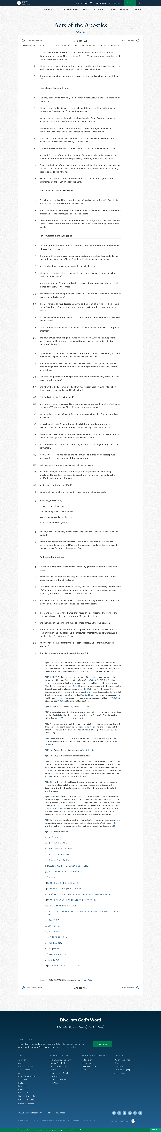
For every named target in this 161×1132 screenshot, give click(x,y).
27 (122, 46)
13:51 (49, 831)
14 (76, 46)
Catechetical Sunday (27, 1096)
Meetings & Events (90, 1066)
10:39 (61, 911)
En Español (81, 32)
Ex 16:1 (56, 848)
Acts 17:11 (62, 701)
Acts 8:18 (79, 718)
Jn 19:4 (103, 894)
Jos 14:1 (63, 854)
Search (139, 2)
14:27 (54, 677)
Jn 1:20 (77, 888)
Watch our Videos (96, 1027)
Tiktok (140, 1113)
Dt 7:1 (56, 854)
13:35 (50, 931)
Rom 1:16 (62, 954)
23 (108, 46)
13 (70, 871)
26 (119, 46)
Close (154, 1130)
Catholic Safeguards (26, 1099)
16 (83, 46)
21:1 (47, 914)
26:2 (47, 744)
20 (97, 46)
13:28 (49, 894)
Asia (20, 1073)
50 (92, 695)
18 (90, 46)
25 (115, 46)
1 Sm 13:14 (58, 871)
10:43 (61, 808)
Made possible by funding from (118, 1121)
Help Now (130, 3)
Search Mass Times (58, 1066)
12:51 (63, 843)
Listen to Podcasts (79, 1027)
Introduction (29, 46)
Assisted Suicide (25, 1079)
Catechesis (23, 1092)
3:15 (63, 905)
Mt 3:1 (55, 883)
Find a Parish (100, 3)
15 (80, 46)
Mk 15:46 (69, 900)
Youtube (124, 1113)
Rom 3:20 (57, 943)
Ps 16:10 (57, 931)
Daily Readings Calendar (91, 3)
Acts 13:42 (84, 689)
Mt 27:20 (57, 894)
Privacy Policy (87, 980)
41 (54, 738)
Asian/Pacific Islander (27, 1076)
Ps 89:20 (76, 871)
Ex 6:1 (56, 843)
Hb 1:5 (56, 948)
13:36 (49, 937)
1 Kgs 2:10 (62, 937)
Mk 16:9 (88, 911)
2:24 (56, 905)
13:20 (49, 761)
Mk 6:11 (66, 965)
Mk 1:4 (64, 883)
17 (87, 46)
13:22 (50, 871)
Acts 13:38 (68, 811)
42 (94, 900)
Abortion (22, 1060)
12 (69, 46)
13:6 (49, 712)
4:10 (68, 905)
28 (126, 46)
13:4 (49, 677)
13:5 (49, 706)
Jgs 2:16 (56, 860)
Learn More (102, 1044)
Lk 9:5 (65, 831)
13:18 (49, 755)
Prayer (53, 1069)
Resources (118, 1063)
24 (112, 46)
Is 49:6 (56, 960)
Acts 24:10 (111, 741)
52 (101, 680)
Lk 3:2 (72, 883)
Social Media (119, 1073)
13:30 (50, 905)
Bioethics (22, 1086)
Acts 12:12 (80, 706)
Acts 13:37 (95, 808)
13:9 (49, 724)
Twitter (114, 1113)
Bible (20, 1083)
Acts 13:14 (94, 680)
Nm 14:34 (68, 848)
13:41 (49, 948)
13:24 (49, 883)
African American (25, 1066)
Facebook (119, 1113)
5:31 (56, 808)
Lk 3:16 (70, 888)
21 (101, 46)
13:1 (49, 662)
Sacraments (55, 1076)
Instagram (135, 1113)
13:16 (49, 738)
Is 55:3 (56, 926)
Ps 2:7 (56, 920)
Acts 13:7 (59, 718)
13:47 (49, 960)
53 (108, 911)
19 (94, 46)
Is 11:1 (56, 877)
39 (54, 796)
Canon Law (22, 1089)
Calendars (118, 1066)
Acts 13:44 (85, 695)
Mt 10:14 (58, 965)
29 (119, 911)
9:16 (66, 866)
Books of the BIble (58, 1063)
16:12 (66, 871)
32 (59, 905)
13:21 (49, 866)
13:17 (50, 843)
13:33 (50, 920)
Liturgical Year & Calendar (61, 1073)
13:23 (50, 877)
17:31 (73, 905)
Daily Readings (82, 3)
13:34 (50, 926)
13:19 (50, 854)
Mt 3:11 (56, 888)
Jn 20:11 (113, 911)
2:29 (55, 937)
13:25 (49, 888)
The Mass (54, 1083)
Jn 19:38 (85, 900)
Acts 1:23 (89, 729)
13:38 (49, 796)
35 (61, 848)
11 (65, 46)
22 (105, 46)
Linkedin (130, 1113)
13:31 (49, 782)
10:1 (70, 866)
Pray (84, 1069)
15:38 (55, 837)
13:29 (49, 900)
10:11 (78, 965)
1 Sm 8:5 (56, 866)
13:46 (49, 820)
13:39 (49, 943)
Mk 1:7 (63, 888)
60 (63, 900)
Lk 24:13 (102, 911)
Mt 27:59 (57, 900)
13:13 (49, 837)
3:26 (55, 954)
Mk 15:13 (72, 894)
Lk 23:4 (83, 894)
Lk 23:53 (77, 900)
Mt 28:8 (71, 911)
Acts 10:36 (111, 826)
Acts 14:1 (116, 698)
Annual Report (24, 1069)
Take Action (87, 1060)
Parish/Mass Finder (122, 1060)
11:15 (84, 866)
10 (62, 46)
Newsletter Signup (122, 1069)
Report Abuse (114, 3)
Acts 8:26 (72, 686)
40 (79, 686)
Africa (20, 1063)
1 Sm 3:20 (65, 860)
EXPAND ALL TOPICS (26, 1104)
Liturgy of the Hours (58, 1079)
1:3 (54, 911)
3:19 (52, 808)
